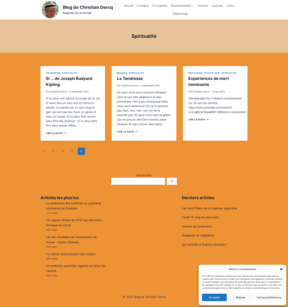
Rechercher (144, 175)
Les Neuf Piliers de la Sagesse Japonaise (209, 208)
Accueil (128, 5)
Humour (203, 5)
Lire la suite (56, 133)
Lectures (217, 5)
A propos (143, 5)
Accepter (214, 297)
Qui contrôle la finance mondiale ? (204, 244)
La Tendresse (130, 78)
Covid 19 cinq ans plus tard (200, 217)
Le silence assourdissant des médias (71, 254)
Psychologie (212, 73)
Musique (122, 73)
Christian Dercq (58, 91)
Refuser (241, 297)
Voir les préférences (269, 297)
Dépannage (180, 13)
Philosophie (53, 73)
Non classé (195, 73)
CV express (160, 5)
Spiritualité (69, 73)
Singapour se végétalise (198, 235)
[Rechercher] (172, 181)
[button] (281, 269)
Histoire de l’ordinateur (197, 226)
